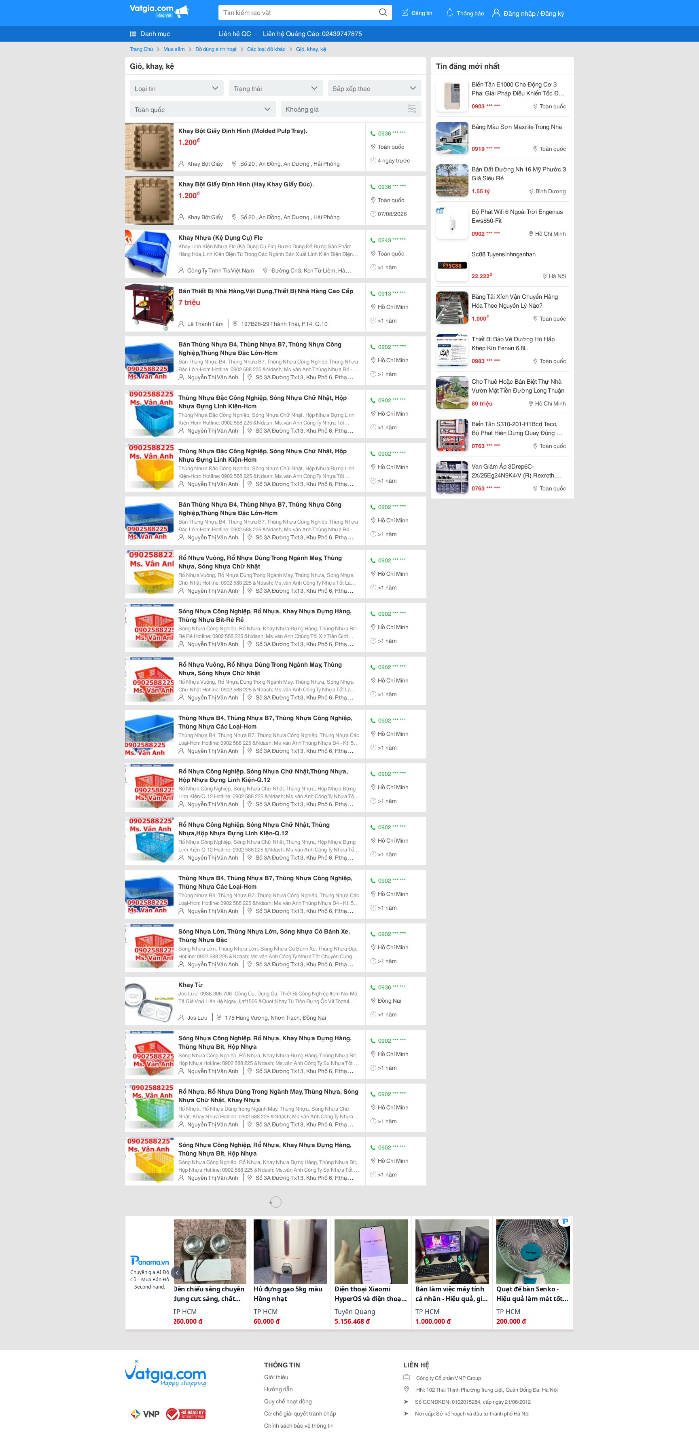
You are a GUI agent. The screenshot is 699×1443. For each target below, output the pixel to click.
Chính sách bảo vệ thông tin (299, 1425)
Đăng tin (421, 12)
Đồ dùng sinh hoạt (216, 48)
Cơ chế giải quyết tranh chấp (300, 1413)
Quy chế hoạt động (288, 1401)
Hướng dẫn (278, 1389)
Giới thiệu (276, 1377)
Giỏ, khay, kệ (311, 48)
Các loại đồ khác (266, 48)
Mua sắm (174, 48)
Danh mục (154, 33)
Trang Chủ (141, 48)
